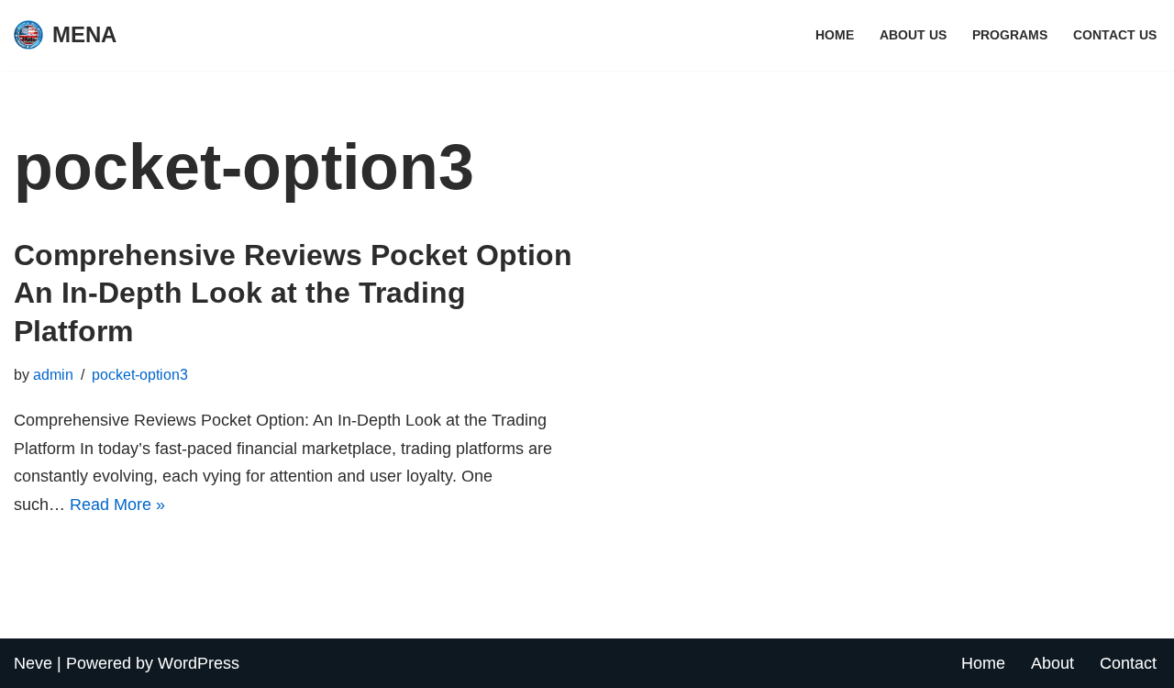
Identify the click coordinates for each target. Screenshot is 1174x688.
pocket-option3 (140, 374)
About (1052, 663)
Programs (1009, 35)
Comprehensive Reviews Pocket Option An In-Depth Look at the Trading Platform (293, 293)
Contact (1128, 663)
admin (53, 374)
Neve (33, 663)
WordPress (198, 663)
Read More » (117, 504)
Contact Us (1115, 35)
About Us (913, 35)
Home (834, 35)
